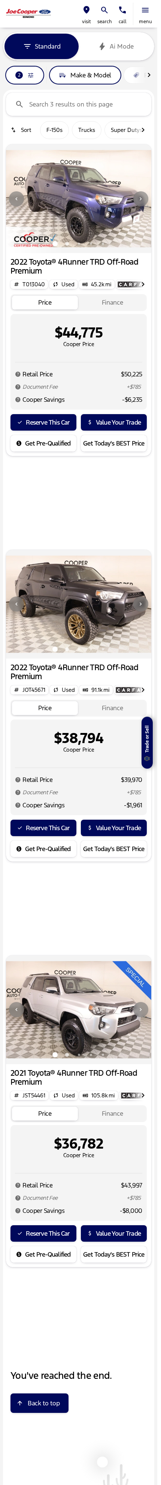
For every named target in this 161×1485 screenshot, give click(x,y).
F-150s (54, 129)
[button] (86, 14)
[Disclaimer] (18, 374)
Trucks (86, 129)
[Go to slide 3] (79, 243)
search (104, 22)
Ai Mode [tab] (122, 46)
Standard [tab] (48, 46)
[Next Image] (140, 198)
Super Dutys (126, 129)
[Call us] (122, 10)
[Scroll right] (149, 75)
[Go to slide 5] (102, 243)
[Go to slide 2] (67, 243)
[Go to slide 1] (55, 243)
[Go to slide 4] (90, 243)
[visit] (86, 10)
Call (123, 22)
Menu (145, 22)
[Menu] (145, 10)
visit (86, 22)
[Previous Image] (16, 198)
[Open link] (133, 284)
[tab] (45, 302)
